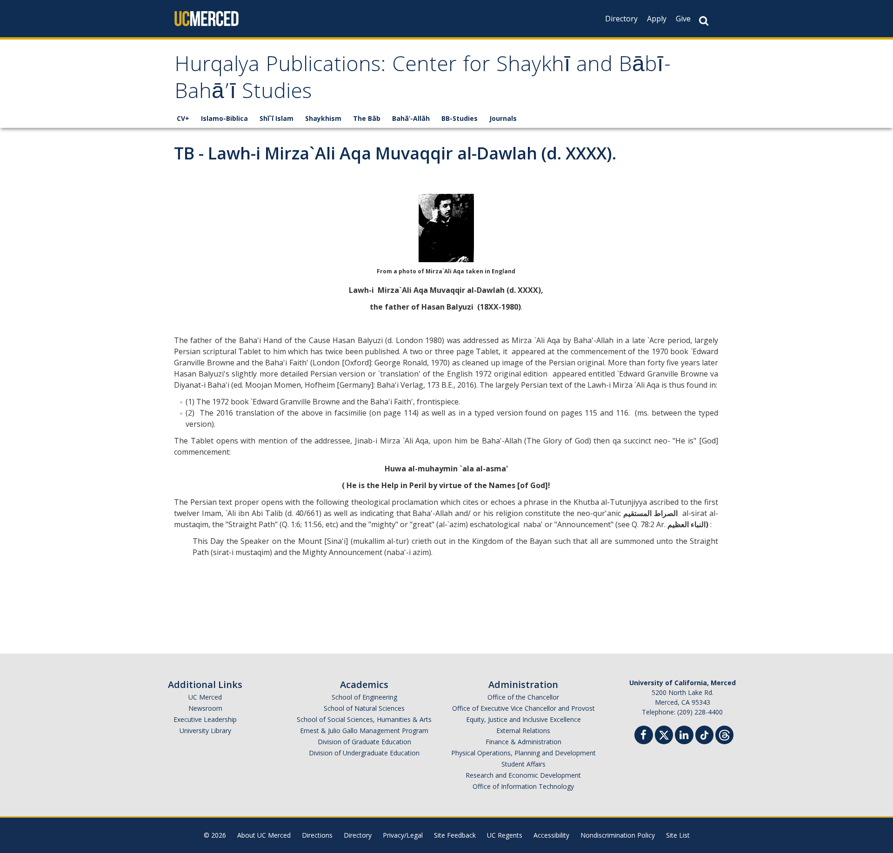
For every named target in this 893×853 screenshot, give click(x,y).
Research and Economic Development (523, 775)
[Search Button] (704, 21)
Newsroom (205, 708)
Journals (503, 118)
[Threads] (724, 734)
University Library (205, 730)
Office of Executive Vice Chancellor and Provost (523, 708)
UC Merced (205, 697)
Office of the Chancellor (523, 697)
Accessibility (551, 835)
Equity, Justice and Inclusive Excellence (523, 719)
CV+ (183, 118)
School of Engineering (364, 697)
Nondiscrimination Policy (617, 835)
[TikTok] (704, 734)
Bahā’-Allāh (411, 118)
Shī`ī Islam (276, 118)
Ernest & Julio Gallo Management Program (364, 730)
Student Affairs (523, 764)
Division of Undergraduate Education (364, 752)
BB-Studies (459, 118)
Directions (317, 835)
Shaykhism (323, 118)
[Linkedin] (684, 736)
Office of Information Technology (523, 786)
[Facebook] (643, 736)
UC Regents (504, 835)
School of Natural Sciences (364, 708)
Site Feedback (455, 835)
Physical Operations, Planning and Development (523, 752)
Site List (678, 835)
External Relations (523, 730)
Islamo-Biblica (224, 118)
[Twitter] (664, 734)
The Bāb (366, 118)
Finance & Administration (523, 741)
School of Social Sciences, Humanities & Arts (364, 719)
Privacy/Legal (403, 835)
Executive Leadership (205, 719)
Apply (656, 18)
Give (683, 18)
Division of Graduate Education (364, 741)
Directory (621, 18)
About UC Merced (264, 835)
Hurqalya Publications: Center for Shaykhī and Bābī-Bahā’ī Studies (423, 80)
